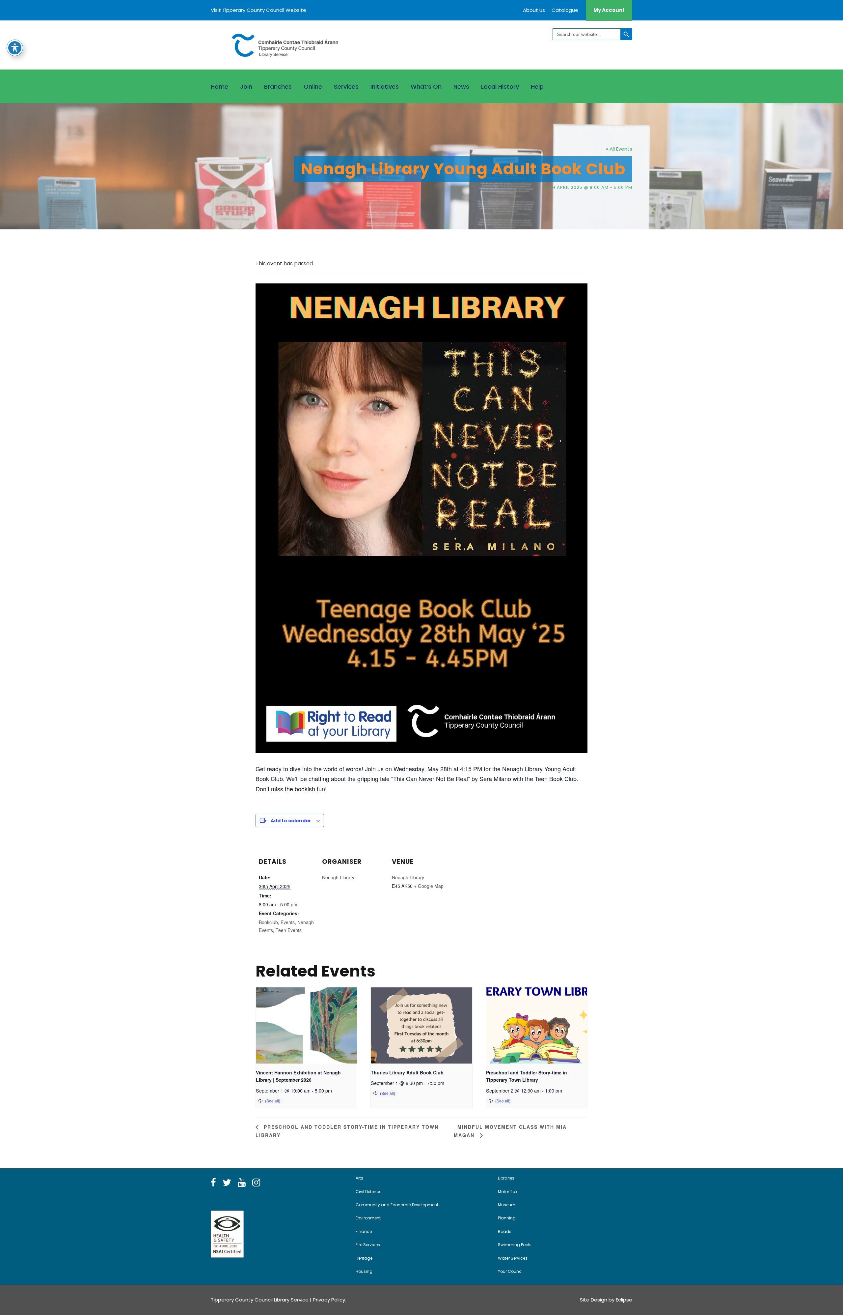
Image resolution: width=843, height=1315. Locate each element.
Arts (359, 1178)
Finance (364, 1231)
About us (534, 10)
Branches (278, 86)
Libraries (506, 1178)
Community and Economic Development (397, 1205)
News (461, 86)
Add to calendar (291, 820)
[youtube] (242, 1183)
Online (313, 86)
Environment (368, 1218)
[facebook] (213, 1183)
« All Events (619, 148)
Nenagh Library (338, 877)
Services (346, 86)
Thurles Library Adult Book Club (407, 1072)
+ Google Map (429, 886)
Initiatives (384, 86)
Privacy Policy (329, 1299)
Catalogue (565, 10)
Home (219, 86)
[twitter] (227, 1183)
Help (537, 86)
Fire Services (368, 1244)
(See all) (272, 1100)
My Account (609, 10)
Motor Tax (507, 1191)
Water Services (513, 1258)
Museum (506, 1205)
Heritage (364, 1258)
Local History (500, 86)
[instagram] (256, 1183)
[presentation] (306, 1025)
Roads (504, 1231)
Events (288, 922)
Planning (507, 1218)
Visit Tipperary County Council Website (258, 10)
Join (246, 86)
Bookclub (268, 922)
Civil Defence (368, 1191)
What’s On (426, 86)
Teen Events (289, 930)
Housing (364, 1271)
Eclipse (624, 1299)
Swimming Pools (514, 1244)
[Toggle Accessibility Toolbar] (15, 48)
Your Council (511, 1271)
